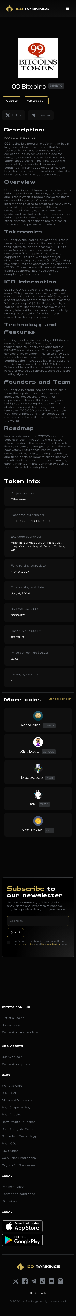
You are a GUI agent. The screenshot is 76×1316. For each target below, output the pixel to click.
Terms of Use (26, 944)
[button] (68, 9)
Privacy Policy (50, 944)
